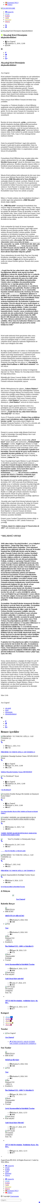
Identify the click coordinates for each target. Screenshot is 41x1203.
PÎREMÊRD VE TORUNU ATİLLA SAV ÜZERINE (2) (18, 752)
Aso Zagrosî (20, 899)
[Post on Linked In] (6, 58)
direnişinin (8, 712)
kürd (6, 710)
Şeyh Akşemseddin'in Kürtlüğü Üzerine (13, 886)
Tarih (7, 1171)
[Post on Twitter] (6, 55)
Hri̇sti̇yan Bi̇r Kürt (12, 1060)
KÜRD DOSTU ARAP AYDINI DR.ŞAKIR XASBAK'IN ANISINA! (23, 1042)
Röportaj (8, 1173)
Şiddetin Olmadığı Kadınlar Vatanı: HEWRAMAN (16, 772)
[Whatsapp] (6, 56)
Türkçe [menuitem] (9, 4)
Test (6, 928)
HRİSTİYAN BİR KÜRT (14, 916)
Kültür (7, 1169)
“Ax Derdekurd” (6, 790)
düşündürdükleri (11, 714)
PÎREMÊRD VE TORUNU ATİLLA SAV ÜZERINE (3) (18, 870)
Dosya (7, 1175)
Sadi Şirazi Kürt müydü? (14, 978)
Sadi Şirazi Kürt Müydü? (14, 1123)
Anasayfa (10, 1166)
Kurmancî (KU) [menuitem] (12, 3)
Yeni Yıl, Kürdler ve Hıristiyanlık (13, 851)
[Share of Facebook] (5, 53)
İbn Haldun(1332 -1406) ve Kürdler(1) (19, 946)
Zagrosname (14, 1196)
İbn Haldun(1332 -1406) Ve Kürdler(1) (19, 1090)
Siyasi (7, 1168)
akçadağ (8, 708)
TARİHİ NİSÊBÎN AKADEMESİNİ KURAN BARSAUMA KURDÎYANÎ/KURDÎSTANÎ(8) (19, 834)
